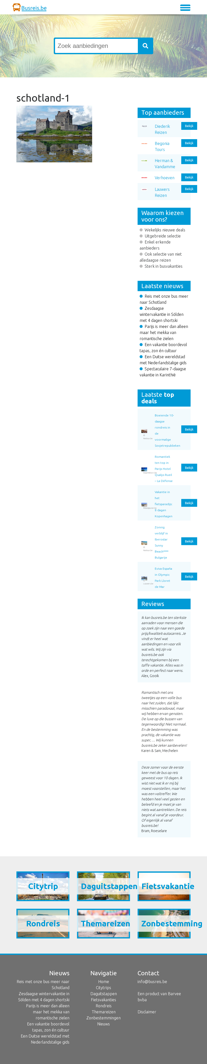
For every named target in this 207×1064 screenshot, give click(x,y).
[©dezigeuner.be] (144, 490)
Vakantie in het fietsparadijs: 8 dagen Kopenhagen (163, 504)
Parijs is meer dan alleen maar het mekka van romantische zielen (164, 332)
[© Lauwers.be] (144, 567)
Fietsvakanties (103, 999)
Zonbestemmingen (103, 1018)
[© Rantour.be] (144, 413)
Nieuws (103, 1024)
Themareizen (104, 1012)
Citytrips (103, 987)
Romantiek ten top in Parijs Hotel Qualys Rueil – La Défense (164, 468)
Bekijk (189, 126)
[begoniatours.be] (144, 455)
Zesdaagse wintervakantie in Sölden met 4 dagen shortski (162, 314)
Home (103, 981)
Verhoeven (164, 177)
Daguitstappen (103, 993)
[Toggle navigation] (185, 8)
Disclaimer (147, 1012)
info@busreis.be (152, 981)
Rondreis (104, 1006)
